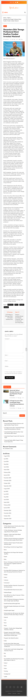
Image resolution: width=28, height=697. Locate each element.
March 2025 (6, 502)
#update (22, 304)
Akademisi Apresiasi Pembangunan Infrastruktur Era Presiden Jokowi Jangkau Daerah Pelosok (14, 539)
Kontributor (7, 39)
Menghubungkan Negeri (9, 610)
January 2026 (7, 475)
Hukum (5, 577)
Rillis (5, 656)
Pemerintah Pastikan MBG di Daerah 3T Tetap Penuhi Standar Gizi (13, 441)
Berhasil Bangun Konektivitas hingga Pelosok (13, 547)
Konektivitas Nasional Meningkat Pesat (12, 603)
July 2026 (6, 459)
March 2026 (6, 469)
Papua (5, 625)
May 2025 (6, 497)
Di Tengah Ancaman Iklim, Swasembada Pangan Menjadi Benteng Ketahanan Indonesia (17, 403)
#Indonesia (10, 304)
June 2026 (6, 461)
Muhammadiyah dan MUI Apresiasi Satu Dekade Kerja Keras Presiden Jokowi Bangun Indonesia (14, 613)
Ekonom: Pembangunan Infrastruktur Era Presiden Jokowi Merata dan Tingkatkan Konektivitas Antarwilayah (14, 563)
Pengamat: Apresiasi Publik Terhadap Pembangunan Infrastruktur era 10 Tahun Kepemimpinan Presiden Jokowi (12, 634)
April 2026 (6, 467)
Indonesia (6, 580)
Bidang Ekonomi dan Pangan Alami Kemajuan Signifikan (13, 553)
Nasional (6, 307)
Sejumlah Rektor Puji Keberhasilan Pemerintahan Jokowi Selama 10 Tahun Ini (14, 659)
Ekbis (5, 559)
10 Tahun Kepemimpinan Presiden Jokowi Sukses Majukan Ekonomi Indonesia (14, 526)
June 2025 (6, 494)
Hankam (5, 574)
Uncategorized (7, 674)
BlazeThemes (19, 691)
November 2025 (7, 480)
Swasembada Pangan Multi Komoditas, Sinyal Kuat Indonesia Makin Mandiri (13, 432)
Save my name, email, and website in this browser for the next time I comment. (13, 372)
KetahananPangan (7, 592)
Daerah (5, 556)
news (5, 620)
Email (6, 360)
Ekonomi (6, 567)
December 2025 (7, 478)
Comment (7, 339)
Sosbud (5, 663)
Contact (9, 693)
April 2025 (6, 499)
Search (5, 413)
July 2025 (6, 491)
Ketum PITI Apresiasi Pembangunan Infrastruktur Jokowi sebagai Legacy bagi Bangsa (14, 600)
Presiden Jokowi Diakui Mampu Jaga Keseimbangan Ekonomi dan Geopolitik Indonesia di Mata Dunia (14, 645)
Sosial (5, 665)
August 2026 (7, 456)
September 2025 (7, 486)
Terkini (5, 668)
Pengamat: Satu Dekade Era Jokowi (11, 638)
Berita (5, 26)
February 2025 (7, 505)
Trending (6, 671)
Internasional (6, 583)
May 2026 (6, 464)
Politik (5, 641)
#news (16, 304)
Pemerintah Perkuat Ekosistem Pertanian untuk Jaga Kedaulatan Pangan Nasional (16, 392)
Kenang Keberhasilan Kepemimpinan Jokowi (13, 589)
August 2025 (7, 488)
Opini (5, 622)
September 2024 (7, 518)
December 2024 (7, 510)
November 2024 (7, 513)
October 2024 (7, 516)
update (5, 676)
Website (6, 366)
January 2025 (7, 507)
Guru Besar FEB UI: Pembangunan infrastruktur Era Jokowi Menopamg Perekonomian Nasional (14, 571)
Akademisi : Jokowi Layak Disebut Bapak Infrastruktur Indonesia (12, 535)
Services (14, 693)
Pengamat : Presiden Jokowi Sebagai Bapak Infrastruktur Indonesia (13, 628)
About (19, 693)
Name (6, 355)
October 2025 (7, 483)
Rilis (5, 653)
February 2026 (7, 472)
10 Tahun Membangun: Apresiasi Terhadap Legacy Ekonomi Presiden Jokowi (13, 530)
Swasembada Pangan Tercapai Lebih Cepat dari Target (14, 436)
